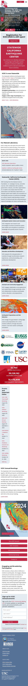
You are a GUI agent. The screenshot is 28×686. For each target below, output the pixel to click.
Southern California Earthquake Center (12, 168)
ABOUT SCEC (5, 100)
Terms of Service (10, 629)
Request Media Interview (8, 666)
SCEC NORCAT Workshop (4, 409)
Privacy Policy (5, 653)
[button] (26, 2)
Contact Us (5, 655)
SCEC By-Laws (6, 651)
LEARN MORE (4, 496)
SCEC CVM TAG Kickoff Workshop (5, 399)
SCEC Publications (7, 664)
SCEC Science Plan (7, 662)
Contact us (23, 624)
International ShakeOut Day (5, 432)
